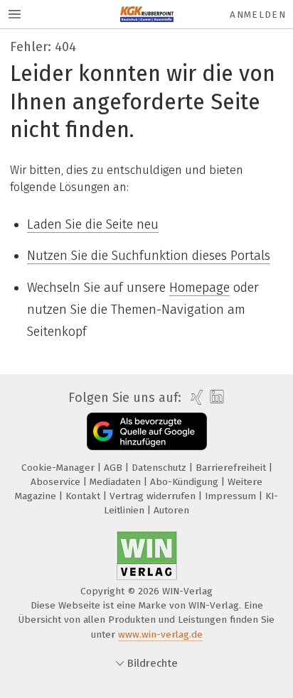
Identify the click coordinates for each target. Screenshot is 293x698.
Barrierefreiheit (232, 468)
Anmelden (258, 15)
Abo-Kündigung (185, 482)
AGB (114, 468)
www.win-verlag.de (160, 634)
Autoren (171, 510)
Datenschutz (160, 468)
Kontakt (84, 496)
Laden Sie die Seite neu (93, 224)
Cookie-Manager (59, 468)
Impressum (232, 496)
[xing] (195, 397)
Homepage (199, 287)
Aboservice (57, 482)
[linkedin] (215, 397)
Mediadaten (117, 482)
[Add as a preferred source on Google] (147, 431)
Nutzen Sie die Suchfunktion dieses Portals (148, 255)
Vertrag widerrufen (154, 496)
